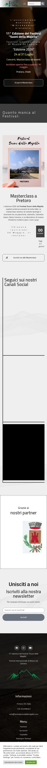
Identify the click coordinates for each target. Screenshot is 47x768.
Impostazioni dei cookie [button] (13, 762)
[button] (24, 4)
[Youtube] (30, 648)
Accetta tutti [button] (30, 762)
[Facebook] (17, 648)
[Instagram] (23, 648)
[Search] (42, 3)
